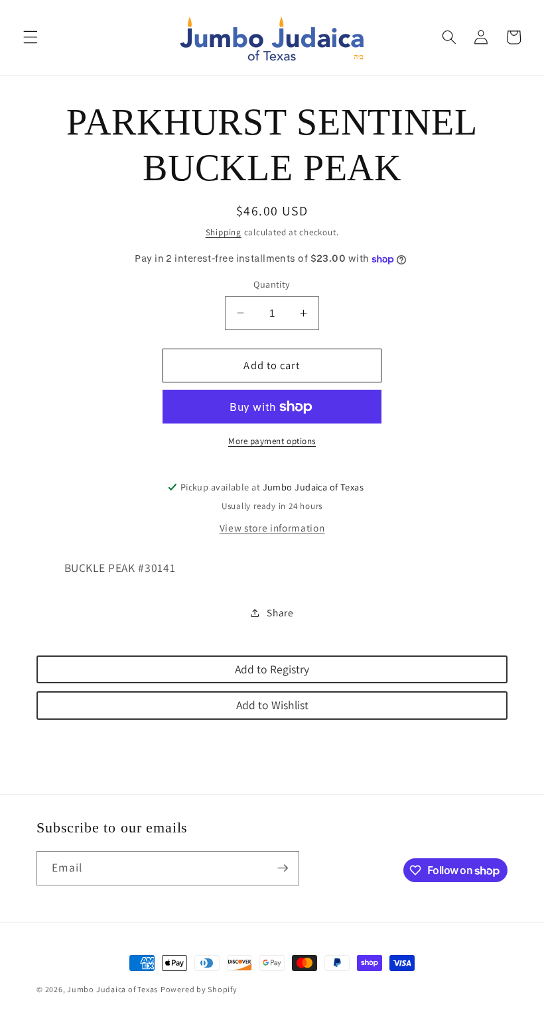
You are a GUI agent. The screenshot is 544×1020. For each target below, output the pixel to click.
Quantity (272, 284)
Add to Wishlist (272, 704)
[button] (30, 37)
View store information (272, 527)
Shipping (223, 232)
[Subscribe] (283, 868)
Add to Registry (272, 669)
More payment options (272, 441)
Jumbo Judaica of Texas (112, 989)
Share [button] (280, 612)
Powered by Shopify (199, 989)
